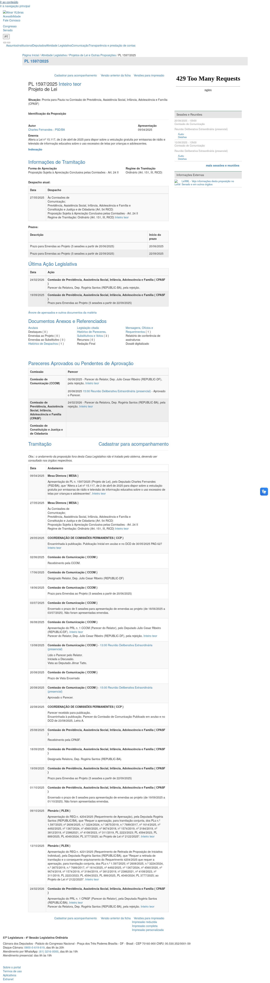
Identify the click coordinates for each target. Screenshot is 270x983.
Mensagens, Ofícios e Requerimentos (139, 330)
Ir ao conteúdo (9, 2)
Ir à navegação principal (15, 6)
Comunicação (80, 45)
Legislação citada (88, 328)
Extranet (8, 979)
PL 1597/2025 (36, 61)
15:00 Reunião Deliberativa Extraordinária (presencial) (117, 391)
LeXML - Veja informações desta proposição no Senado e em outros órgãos (208, 183)
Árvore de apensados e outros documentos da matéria (62, 312)
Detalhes (182, 137)
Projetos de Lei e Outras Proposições (92, 55)
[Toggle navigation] (4, 42)
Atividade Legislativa (59, 45)
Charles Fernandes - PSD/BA (46, 129)
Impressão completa (145, 926)
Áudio (181, 134)
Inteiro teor (70, 83)
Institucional (25, 45)
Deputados (39, 45)
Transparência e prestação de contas (112, 45)
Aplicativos (9, 975)
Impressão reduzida (144, 922)
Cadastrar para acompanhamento (76, 75)
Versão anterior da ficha (115, 75)
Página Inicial (30, 55)
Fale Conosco (11, 20)
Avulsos (33, 328)
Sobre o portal (12, 967)
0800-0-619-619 (34, 947)
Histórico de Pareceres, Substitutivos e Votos (91, 334)
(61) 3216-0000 (49, 951)
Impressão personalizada (148, 930)
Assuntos (12, 45)
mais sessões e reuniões (222, 165)
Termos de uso (12, 971)
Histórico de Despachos (43, 343)
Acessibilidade (12, 16)
